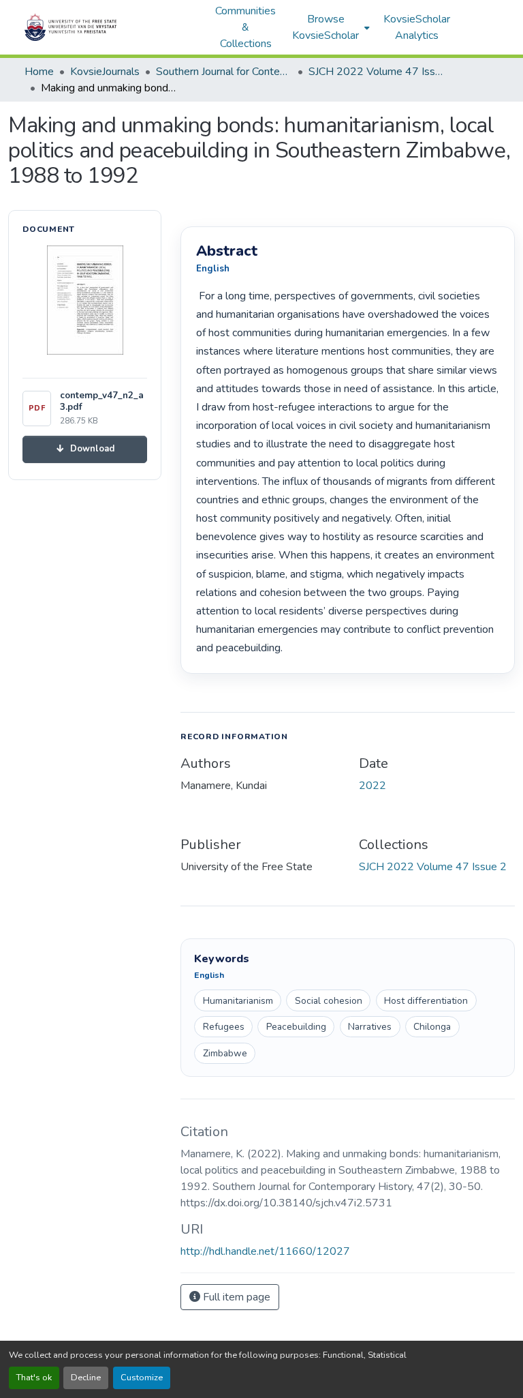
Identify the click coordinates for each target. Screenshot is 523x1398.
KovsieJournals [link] (105, 71)
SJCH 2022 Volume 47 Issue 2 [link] (376, 71)
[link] (84, 449)
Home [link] (39, 71)
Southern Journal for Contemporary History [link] (224, 71)
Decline (86, 1377)
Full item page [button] (235, 1297)
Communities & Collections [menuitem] (245, 27)
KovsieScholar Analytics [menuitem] (416, 27)
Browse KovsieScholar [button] (325, 27)
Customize (142, 1377)
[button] (113, 27)
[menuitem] (329, 27)
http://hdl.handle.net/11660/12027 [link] (265, 1251)
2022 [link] (372, 785)
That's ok (34, 1377)
